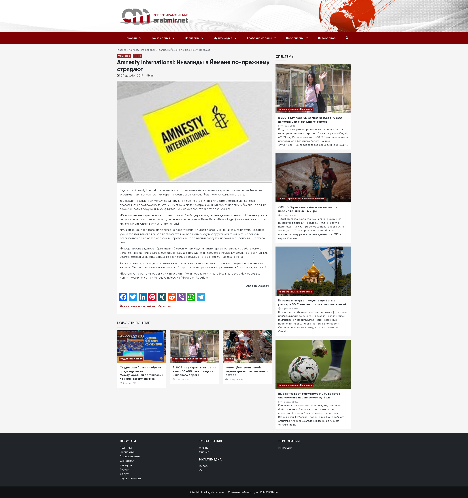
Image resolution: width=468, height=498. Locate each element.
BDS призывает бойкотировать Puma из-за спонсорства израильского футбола (309, 395)
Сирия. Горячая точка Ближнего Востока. (301, 198)
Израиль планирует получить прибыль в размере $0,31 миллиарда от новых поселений (312, 302)
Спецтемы (192, 38)
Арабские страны (259, 38)
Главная (121, 49)
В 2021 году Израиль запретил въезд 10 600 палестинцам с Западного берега (194, 371)
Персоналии (294, 38)
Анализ (203, 447)
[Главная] (155, 16)
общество (163, 306)
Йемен (137, 55)
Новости (131, 38)
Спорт (124, 474)
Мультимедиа (223, 38)
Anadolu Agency (257, 286)
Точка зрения (160, 38)
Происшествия (130, 456)
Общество (124, 55)
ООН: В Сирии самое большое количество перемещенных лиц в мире (308, 209)
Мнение (204, 452)
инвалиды (138, 306)
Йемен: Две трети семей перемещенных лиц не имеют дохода (246, 371)
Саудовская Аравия (131, 358)
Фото (202, 470)
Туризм (124, 469)
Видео (203, 466)
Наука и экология (131, 478)
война (150, 306)
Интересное (327, 38)
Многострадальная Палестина (189, 358)
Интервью (285, 447)
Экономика (127, 452)
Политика (126, 447)
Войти (346, 3)
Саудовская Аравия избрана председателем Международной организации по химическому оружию (141, 373)
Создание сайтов (238, 492)
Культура (126, 465)
